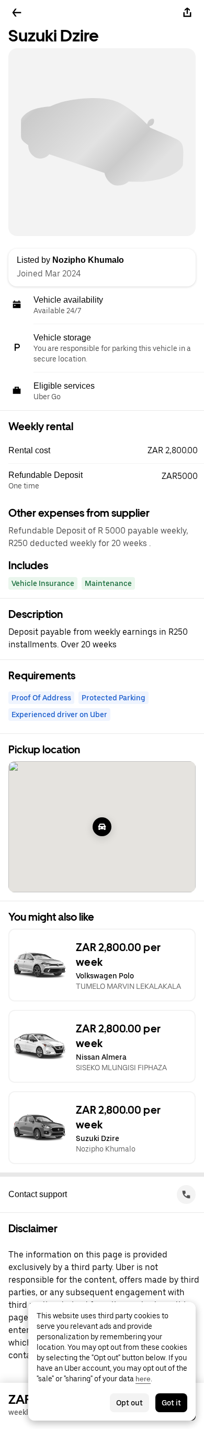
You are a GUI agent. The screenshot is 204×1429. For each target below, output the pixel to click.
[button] (106, 450)
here (143, 1378)
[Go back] (16, 12)
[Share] (187, 12)
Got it (171, 1403)
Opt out (129, 1403)
